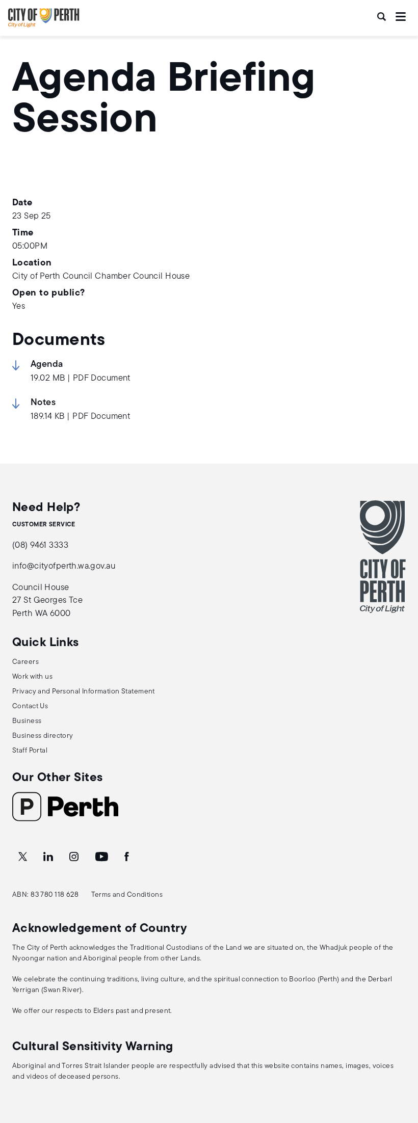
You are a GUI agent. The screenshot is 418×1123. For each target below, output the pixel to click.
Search (382, 16)
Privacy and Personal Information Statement (83, 692)
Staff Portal (29, 751)
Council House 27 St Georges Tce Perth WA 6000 (47, 600)
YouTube (102, 857)
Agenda (47, 364)
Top (400, 1061)
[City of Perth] (383, 556)
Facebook (127, 857)
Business (26, 721)
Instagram (75, 857)
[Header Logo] (44, 25)
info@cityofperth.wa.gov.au (63, 566)
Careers (25, 662)
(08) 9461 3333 (40, 545)
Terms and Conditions (127, 895)
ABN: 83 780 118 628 (45, 895)
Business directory (42, 736)
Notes (43, 403)
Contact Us (30, 706)
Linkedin (49, 857)
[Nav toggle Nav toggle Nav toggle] (401, 16)
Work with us (32, 677)
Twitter (23, 857)
